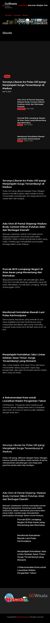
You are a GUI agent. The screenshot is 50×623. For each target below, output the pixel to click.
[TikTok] (16, 605)
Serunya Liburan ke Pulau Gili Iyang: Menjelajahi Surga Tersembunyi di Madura (24, 85)
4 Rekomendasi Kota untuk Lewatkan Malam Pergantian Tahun (31, 570)
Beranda (8, 15)
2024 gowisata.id (22, 617)
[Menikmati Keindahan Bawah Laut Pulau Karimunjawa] (9, 139)
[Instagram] (10, 605)
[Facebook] (5, 605)
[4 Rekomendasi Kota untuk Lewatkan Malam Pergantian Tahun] (25, 385)
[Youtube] (28, 605)
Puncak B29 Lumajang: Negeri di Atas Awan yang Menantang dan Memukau (31, 120)
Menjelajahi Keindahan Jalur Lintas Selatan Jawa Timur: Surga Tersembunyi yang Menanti (24, 357)
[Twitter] (22, 605)
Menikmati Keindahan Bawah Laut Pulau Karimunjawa (28, 538)
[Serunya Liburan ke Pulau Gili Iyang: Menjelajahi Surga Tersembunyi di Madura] (25, 61)
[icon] (3, 15)
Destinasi (17, 15)
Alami (7, 76)
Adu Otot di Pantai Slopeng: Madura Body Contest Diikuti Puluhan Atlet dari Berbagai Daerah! (25, 226)
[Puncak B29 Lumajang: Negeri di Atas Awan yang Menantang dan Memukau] (9, 121)
